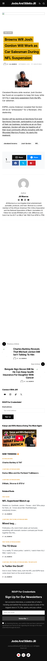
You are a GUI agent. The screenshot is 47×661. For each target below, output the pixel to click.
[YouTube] (4, 394)
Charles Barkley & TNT (12, 462)
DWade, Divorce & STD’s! (13, 483)
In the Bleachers (7, 458)
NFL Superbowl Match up (16, 501)
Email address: (7, 407)
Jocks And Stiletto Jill (23, 3)
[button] (3, 3)
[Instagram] (10, 394)
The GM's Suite (32, 562)
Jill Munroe (23, 196)
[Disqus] (23, 248)
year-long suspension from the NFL (26, 98)
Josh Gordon (26, 143)
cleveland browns (10, 143)
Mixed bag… (9, 523)
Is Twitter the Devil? (12, 566)
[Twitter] (21, 394)
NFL (36, 143)
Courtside (5, 469)
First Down (8, 32)
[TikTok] (15, 394)
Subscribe (22, 618)
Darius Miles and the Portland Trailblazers (20, 473)
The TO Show (9, 546)
